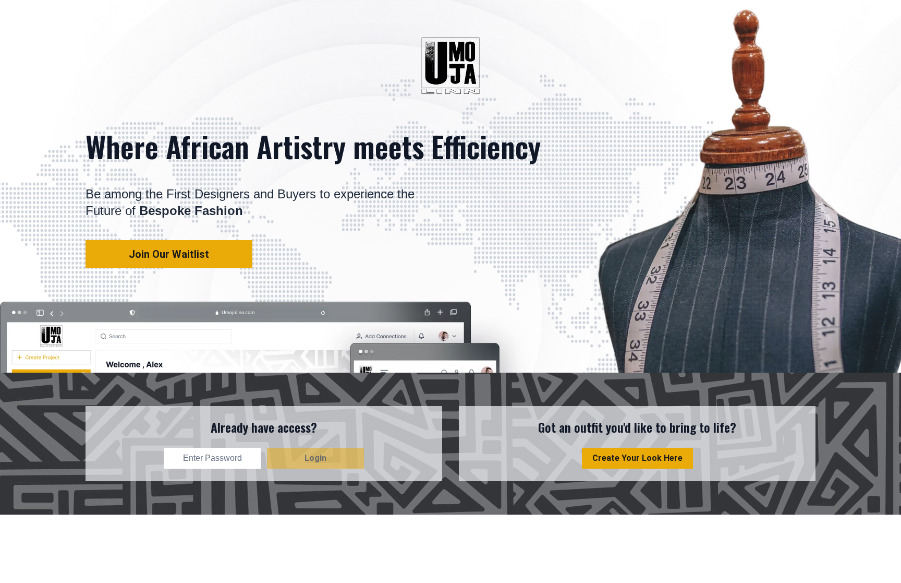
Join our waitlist (169, 254)
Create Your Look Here (637, 458)
